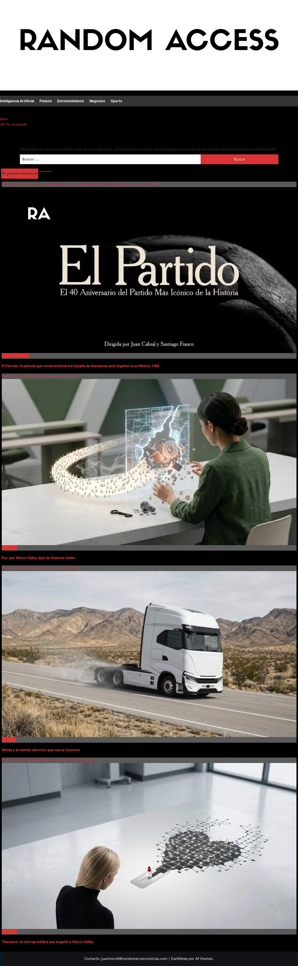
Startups (9, 739)
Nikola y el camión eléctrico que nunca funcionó (41, 568)
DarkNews (179, 958)
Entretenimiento (70, 101)
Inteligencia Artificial (17, 101)
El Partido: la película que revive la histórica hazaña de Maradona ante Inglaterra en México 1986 (81, 184)
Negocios (97, 101)
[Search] (2, 110)
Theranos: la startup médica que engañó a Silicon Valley (47, 760)
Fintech (45, 101)
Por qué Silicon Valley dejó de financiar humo (39, 376)
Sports (116, 101)
